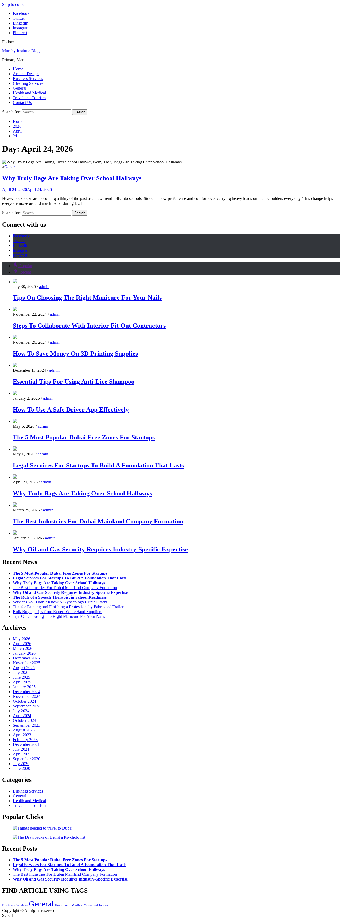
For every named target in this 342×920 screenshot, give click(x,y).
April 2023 (22, 735)
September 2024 (26, 706)
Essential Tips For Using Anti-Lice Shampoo (73, 381)
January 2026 (24, 653)
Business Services (28, 78)
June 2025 (21, 677)
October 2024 (24, 701)
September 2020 (26, 759)
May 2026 (21, 639)
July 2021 (21, 749)
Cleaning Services (28, 83)
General (19, 88)
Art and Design (26, 73)
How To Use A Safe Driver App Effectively (71, 409)
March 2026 (23, 648)
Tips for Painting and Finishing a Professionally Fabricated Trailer (68, 607)
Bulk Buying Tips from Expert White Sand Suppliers (57, 611)
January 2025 (24, 687)
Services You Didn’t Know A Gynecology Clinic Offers (60, 602)
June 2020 (21, 768)
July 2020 (21, 763)
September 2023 (26, 725)
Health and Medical (29, 93)
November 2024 (26, 696)
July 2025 (21, 672)
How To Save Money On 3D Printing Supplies (75, 353)
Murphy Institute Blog (21, 51)
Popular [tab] (25, 265)
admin (44, 286)
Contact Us (22, 102)
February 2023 (25, 739)
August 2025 (24, 667)
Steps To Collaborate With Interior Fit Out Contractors (89, 325)
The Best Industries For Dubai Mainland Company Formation (98, 521)
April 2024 (22, 715)
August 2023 (24, 730)
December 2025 (26, 658)
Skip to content (15, 4)
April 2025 (22, 682)
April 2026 (22, 643)
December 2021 (26, 744)
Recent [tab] (25, 272)
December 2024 (26, 691)
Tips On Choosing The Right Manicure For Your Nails (87, 297)
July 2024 (21, 711)
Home (18, 69)
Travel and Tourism (29, 97)
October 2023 (24, 720)
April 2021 (22, 754)
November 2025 (26, 663)
